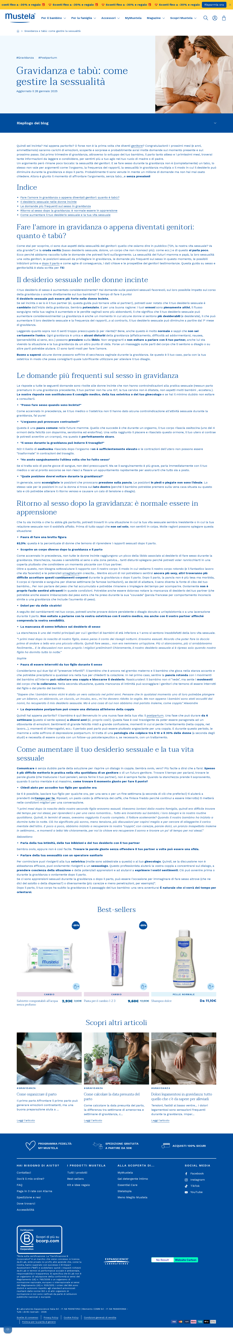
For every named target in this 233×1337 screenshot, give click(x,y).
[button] (20, 17)
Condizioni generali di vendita (100, 1317)
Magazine (154, 18)
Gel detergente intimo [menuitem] (133, 1178)
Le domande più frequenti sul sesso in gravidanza (55, 206)
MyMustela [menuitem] (125, 1172)
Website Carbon (185, 1260)
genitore (137, 145)
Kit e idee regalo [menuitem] (78, 1185)
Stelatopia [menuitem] (125, 1191)
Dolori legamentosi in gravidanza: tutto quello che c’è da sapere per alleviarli (181, 1096)
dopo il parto (51, 263)
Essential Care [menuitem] (127, 1185)
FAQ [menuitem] (19, 1185)
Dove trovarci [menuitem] (26, 1203)
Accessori (108, 18)
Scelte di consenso (27, 1317)
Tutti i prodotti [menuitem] (77, 1172)
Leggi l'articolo (26, 1120)
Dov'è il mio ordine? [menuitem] (30, 1178)
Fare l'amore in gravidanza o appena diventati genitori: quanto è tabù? (69, 197)
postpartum (155, 715)
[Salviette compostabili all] (49, 1002)
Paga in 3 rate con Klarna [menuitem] (34, 1191)
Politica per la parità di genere (39, 1322)
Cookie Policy (71, 1317)
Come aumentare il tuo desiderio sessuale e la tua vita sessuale (65, 215)
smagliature (70, 573)
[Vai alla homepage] (18, 31)
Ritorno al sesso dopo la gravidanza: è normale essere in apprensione (68, 210)
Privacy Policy (51, 1317)
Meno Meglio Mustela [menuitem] (132, 1197)
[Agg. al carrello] (76, 986)
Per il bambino (52, 18)
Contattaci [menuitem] (24, 1172)
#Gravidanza (26, 1088)
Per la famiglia (82, 18)
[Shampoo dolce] (183, 957)
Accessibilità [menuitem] (25, 1209)
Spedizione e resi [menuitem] (29, 1197)
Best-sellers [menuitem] (75, 1178)
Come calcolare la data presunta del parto (112, 1096)
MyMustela (133, 18)
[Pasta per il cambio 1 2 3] (116, 1002)
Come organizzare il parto (37, 1094)
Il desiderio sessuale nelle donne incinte (48, 202)
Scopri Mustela (181, 18)
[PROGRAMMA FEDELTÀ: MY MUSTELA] (30, 1146)
